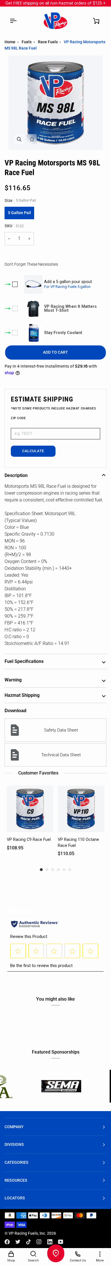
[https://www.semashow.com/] (37, 1086)
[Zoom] (19, 139)
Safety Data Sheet (61, 730)
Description (16, 475)
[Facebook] (7, 1241)
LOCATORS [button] (15, 1198)
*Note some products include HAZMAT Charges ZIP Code (53, 413)
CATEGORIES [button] (16, 1162)
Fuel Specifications (24, 661)
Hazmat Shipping (22, 695)
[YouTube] (60, 1241)
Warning (13, 680)
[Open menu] (13, 21)
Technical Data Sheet (61, 754)
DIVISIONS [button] (14, 1144)
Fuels (27, 42)
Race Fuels (48, 42)
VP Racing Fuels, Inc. (27, 1233)
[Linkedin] (49, 1241)
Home (10, 42)
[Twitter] (17, 1241)
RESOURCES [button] (16, 1180)
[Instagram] (39, 1241)
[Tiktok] (28, 1241)
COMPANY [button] (14, 1126)
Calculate (33, 451)
